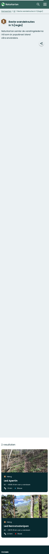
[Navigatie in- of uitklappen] (45, 4)
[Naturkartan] (9, 4)
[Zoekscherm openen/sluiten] (38, 4)
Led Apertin (11, 480)
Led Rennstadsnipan (16, 526)
